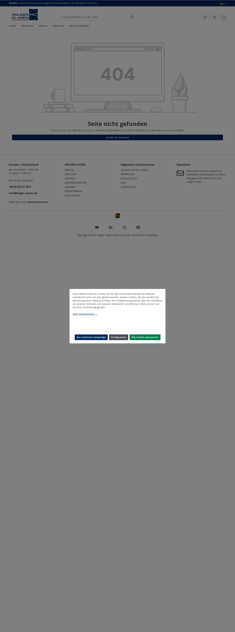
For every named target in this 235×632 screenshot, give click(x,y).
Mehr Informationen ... (85, 314)
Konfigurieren (118, 337)
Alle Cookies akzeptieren (145, 337)
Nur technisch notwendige (91, 337)
